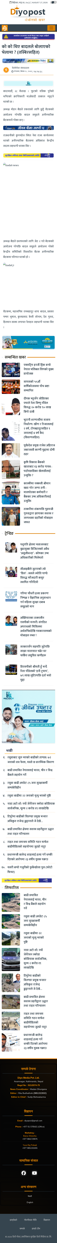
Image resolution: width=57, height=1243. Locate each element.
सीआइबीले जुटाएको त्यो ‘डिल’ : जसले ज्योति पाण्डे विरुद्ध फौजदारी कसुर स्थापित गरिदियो (34, 575)
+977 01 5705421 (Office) (33, 1127)
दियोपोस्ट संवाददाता (20, 68)
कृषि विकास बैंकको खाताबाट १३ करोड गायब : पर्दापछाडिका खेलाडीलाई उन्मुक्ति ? (38, 469)
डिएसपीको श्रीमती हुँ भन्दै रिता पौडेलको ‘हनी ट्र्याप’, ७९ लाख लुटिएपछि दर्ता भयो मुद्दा (35, 673)
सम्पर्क (22, 1228)
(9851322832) (40, 1093)
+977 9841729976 (29, 1139)
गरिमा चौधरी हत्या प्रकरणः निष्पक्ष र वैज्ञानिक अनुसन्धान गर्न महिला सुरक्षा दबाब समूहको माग (35, 600)
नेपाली (30, 1196)
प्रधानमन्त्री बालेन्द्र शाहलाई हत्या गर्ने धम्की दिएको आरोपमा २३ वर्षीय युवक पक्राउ (29, 857)
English (30, 1202)
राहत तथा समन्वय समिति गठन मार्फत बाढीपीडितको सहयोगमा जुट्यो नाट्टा (27, 844)
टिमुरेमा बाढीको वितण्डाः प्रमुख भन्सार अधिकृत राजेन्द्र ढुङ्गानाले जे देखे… (27, 819)
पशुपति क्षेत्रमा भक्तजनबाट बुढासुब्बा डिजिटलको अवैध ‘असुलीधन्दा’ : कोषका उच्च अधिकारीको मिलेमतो (34, 551)
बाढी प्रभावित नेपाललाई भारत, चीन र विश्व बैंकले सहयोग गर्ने (29, 772)
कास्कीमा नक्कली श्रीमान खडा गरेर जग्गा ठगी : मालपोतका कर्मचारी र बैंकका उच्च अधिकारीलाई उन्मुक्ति (37, 492)
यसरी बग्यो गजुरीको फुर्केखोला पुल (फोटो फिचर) (29, 870)
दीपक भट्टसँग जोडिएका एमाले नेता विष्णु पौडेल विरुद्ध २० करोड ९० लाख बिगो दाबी (37, 405)
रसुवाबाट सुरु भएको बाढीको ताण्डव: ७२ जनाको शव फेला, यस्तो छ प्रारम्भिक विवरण (30, 760)
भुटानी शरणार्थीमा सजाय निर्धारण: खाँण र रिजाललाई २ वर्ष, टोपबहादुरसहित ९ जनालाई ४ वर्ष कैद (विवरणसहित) (38, 428)
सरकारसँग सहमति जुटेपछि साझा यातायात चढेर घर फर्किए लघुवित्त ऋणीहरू (35, 651)
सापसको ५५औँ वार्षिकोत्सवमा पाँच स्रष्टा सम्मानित (36, 386)
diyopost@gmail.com (33, 1121)
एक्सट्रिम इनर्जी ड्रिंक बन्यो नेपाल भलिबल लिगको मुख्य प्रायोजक (39, 369)
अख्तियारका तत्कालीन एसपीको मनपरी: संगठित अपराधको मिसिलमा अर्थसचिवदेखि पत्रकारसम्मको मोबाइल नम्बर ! (36, 626)
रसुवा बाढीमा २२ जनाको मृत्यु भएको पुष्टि (29, 795)
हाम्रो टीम (36, 1228)
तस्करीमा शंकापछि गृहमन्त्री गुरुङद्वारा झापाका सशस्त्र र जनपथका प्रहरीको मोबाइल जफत (38, 516)
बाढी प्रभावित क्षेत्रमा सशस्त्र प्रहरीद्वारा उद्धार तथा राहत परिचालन (30, 831)
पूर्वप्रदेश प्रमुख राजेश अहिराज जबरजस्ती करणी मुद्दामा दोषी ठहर (39, 450)
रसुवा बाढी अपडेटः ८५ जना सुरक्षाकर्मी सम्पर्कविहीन (27, 785)
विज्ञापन (47, 1220)
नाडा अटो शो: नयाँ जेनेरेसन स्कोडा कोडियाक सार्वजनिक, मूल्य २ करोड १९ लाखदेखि (31, 806)
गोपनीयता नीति (30, 1220)
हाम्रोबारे (13, 1220)
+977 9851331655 (29, 1148)
